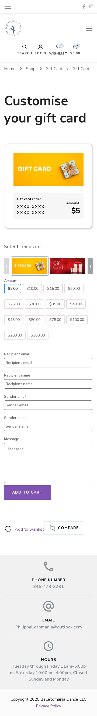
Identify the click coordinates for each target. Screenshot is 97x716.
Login (40, 53)
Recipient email (17, 354)
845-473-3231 (48, 587)
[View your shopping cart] (75, 48)
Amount (11, 280)
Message (11, 439)
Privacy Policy (48, 706)
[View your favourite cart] (58, 48)
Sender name (15, 417)
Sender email (15, 396)
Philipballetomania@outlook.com (48, 627)
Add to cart (27, 492)
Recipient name (17, 375)
